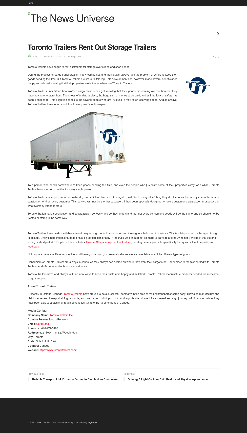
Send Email (43, 324)
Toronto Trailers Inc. (61, 315)
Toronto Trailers (73, 294)
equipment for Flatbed (118, 242)
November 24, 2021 (53, 56)
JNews (38, 422)
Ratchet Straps (95, 242)
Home (30, 2)
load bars (33, 246)
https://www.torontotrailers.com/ (57, 350)
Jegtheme (92, 422)
